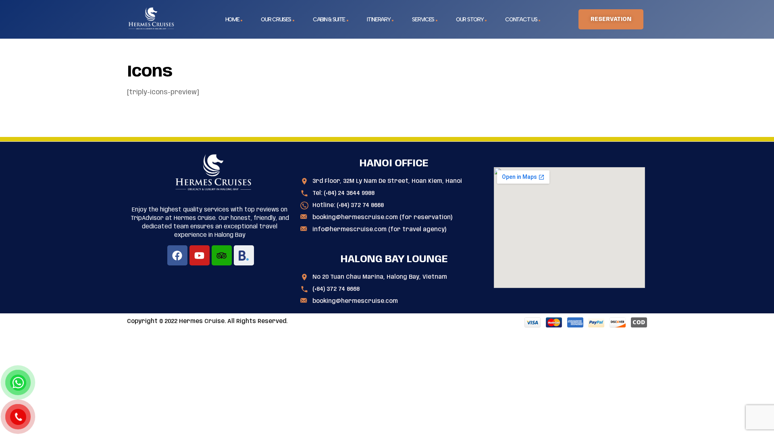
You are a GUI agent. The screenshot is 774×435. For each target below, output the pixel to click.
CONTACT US (521, 19)
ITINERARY (378, 19)
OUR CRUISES (276, 19)
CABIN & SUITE (329, 19)
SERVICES (423, 19)
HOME (232, 19)
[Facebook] (177, 255)
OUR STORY (469, 19)
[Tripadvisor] (222, 255)
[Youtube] (199, 255)
